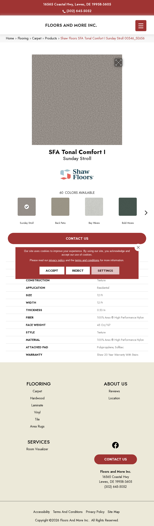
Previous (8, 206)
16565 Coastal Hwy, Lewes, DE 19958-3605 (77, 4)
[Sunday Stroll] (27, 207)
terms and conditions (87, 260)
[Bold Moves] (128, 207)
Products (51, 38)
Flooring (23, 38)
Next (146, 206)
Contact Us (77, 238)
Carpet (36, 38)
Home (10, 38)
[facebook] (115, 445)
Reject (78, 270)
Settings (105, 270)
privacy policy (57, 260)
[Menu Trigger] (140, 25)
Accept (52, 270)
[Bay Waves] (94, 207)
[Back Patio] (60, 207)
